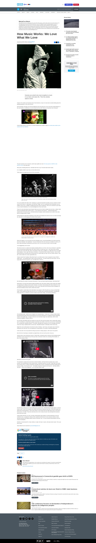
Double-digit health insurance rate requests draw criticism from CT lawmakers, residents (72, 50)
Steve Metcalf (31, 41)
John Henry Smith (34, 492)
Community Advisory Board (42, 527)
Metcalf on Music (24, 21)
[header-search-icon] (63, 4)
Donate (76, 4)
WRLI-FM (28, 525)
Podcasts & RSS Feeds (55, 521)
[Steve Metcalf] (19, 463)
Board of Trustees (41, 525)
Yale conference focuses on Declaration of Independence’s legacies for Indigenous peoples (52, 504)
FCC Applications (67, 525)
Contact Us (40, 534)
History (22, 453)
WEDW (25, 524)
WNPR (23, 525)
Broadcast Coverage (68, 521)
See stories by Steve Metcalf (27, 466)
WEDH (20, 524)
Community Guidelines (55, 527)
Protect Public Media (61, 12)
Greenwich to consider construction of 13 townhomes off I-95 (71, 44)
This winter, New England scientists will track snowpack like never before (72, 32)
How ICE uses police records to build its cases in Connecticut (72, 55)
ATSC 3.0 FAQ (27, 526)
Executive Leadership (41, 521)
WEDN (22, 524)
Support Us (40, 536)
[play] (18, 9)
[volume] (21, 9)
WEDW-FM (20, 525)
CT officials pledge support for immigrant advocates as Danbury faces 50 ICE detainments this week (72, 38)
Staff (39, 523)
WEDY (27, 524)
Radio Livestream (54, 523)
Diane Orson (34, 507)
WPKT (26, 525)
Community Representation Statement (58, 525)
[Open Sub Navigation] (20, 12)
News (32, 474)
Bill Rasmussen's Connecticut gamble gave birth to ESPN (52, 476)
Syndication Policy (67, 527)
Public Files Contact (21, 526)
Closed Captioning (67, 523)
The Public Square (67, 536)
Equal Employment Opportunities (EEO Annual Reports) (58, 532)
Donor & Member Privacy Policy (57, 534)
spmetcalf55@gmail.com (35, 425)
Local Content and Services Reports (70, 534)
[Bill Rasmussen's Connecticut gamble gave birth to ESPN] (23, 478)
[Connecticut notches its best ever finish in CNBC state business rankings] (23, 491)
